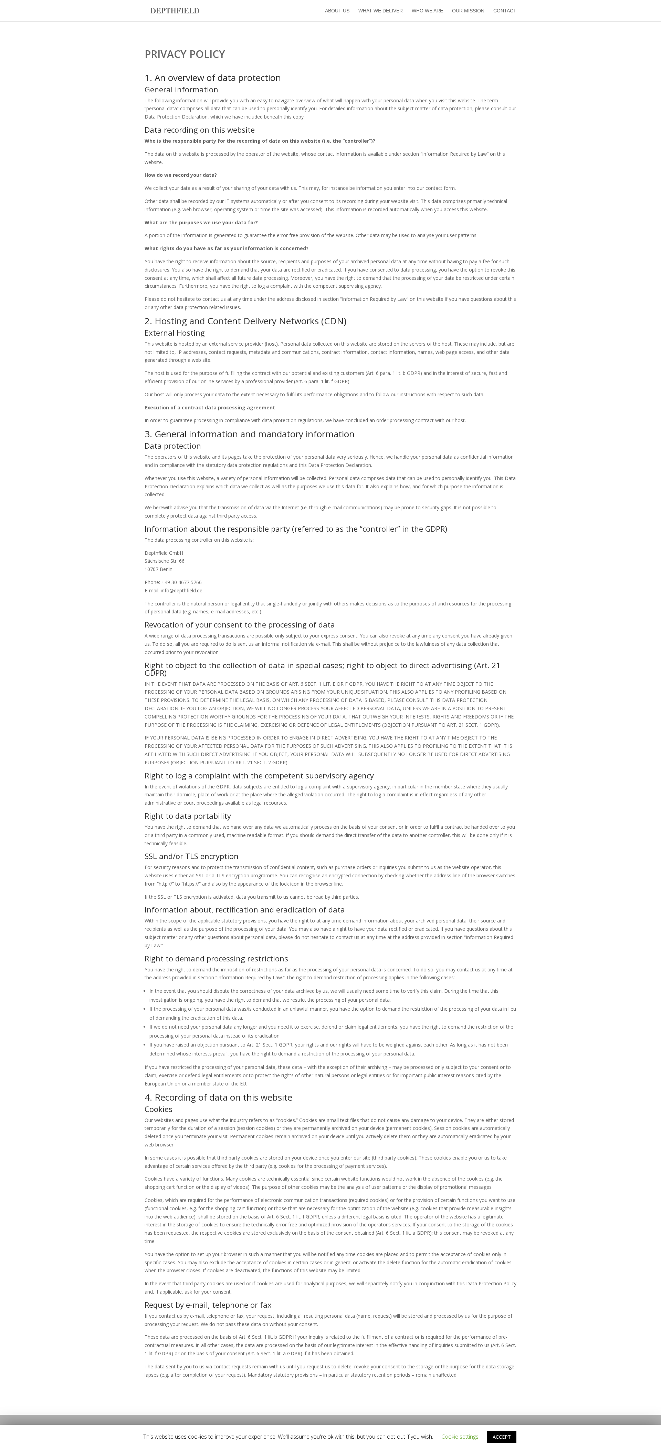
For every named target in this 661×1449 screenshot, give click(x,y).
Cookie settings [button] (460, 1436)
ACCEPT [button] (502, 1436)
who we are (427, 10)
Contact (504, 10)
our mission (468, 10)
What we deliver (380, 10)
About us (337, 10)
